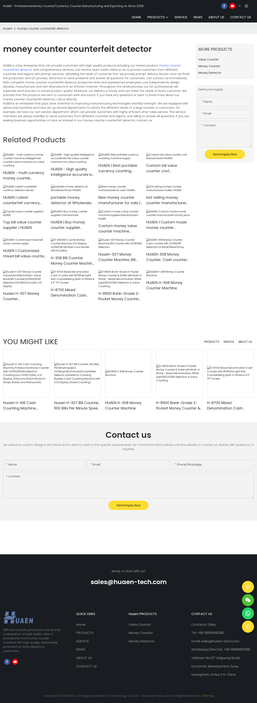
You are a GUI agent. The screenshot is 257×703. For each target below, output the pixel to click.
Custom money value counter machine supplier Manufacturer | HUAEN (119, 228)
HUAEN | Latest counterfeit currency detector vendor (21, 200)
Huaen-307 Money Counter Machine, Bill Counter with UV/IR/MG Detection (119, 257)
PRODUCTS (211, 342)
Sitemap (207, 696)
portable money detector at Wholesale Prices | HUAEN (71, 200)
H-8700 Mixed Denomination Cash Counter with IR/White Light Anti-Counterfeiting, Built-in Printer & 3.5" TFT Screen (72, 292)
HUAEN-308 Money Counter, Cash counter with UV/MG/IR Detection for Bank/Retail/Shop (166, 257)
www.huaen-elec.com (156, 696)
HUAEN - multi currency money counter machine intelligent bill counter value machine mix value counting (23, 175)
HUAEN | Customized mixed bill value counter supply (24, 253)
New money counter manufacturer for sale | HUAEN (119, 200)
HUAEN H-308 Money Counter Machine (164, 285)
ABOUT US (245, 342)
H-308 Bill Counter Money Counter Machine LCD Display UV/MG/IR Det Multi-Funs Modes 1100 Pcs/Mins (72, 260)
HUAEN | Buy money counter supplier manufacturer (68, 225)
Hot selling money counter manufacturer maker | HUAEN (166, 200)
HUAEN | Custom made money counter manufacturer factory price (166, 225)
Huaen (7, 29)
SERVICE (228, 342)
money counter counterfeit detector (43, 29)
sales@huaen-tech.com (129, 582)
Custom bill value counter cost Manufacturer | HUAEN (165, 168)
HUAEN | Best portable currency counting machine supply (117, 168)
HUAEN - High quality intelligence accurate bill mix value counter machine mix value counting (72, 172)
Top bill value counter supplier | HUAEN (22, 225)
